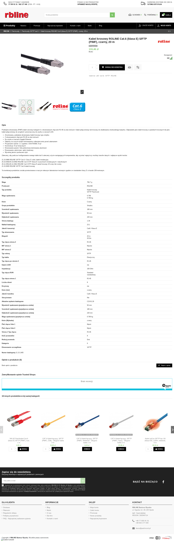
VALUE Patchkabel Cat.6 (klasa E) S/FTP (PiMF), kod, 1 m (19, 441)
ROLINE (113, 76)
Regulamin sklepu (10, 513)
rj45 (97, 76)
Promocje (93, 513)
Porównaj (152, 15)
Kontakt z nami (52, 518)
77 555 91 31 (12, 4)
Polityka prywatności (10, 516)
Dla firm (50, 516)
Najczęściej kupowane (98, 518)
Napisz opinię (165, 365)
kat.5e (102, 76)
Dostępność (168, 55)
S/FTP (107, 76)
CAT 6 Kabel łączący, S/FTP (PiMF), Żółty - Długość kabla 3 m (53, 441)
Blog (48, 507)
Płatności (6, 510)
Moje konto (94, 507)
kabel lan (92, 76)
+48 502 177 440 (142, 523)
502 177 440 (23, 4)
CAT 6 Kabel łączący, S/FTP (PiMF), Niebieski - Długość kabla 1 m (87, 441)
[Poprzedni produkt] (169, 31)
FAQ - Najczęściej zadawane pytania (17, 518)
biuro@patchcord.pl (143, 528)
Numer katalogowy (8, 352)
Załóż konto (94, 510)
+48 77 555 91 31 (142, 521)
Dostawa (6, 507)
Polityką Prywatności (30, 491)
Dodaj (24, 449)
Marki (49, 510)
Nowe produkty (95, 516)
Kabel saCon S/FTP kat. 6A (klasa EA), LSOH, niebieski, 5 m (155, 441)
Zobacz (87, 449)
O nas (49, 513)
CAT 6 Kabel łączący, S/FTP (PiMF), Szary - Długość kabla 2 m (121, 441)
